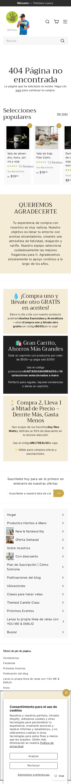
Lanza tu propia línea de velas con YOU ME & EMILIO (31, 680)
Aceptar (33, 756)
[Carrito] (56, 21)
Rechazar (33, 765)
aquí (18, 90)
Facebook (9, 663)
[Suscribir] (58, 493)
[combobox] (35, 41)
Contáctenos (11, 657)
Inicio (6, 687)
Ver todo (62, 113)
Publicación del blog (15, 673)
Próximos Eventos (14, 668)
